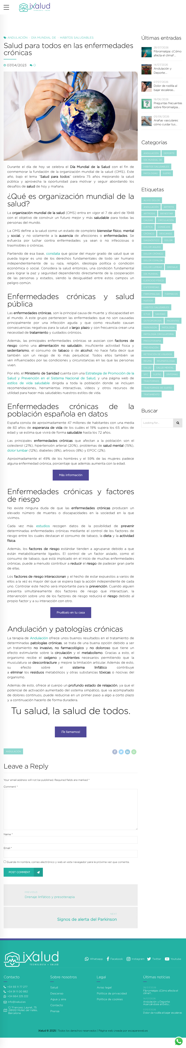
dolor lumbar (152, 267)
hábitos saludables (156, 307)
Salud (54, 987)
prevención (150, 347)
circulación (166, 220)
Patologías (150, 173)
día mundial (150, 274)
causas (148, 220)
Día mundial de (43, 37)
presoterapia (152, 341)
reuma (147, 361)
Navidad (160, 314)
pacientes (173, 321)
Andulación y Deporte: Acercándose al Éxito (168, 71)
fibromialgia (151, 294)
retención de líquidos (157, 354)
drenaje (172, 267)
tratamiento (151, 394)
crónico (148, 233)
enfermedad (151, 287)
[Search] (177, 422)
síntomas (172, 374)
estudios (43, 526)
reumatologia (166, 361)
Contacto (56, 1005)
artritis (169, 207)
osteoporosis (152, 321)
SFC (145, 374)
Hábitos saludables (77, 37)
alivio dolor (151, 200)
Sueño (167, 173)
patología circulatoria (158, 334)
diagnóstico (151, 240)
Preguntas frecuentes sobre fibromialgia (168, 105)
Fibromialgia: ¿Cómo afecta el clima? (167, 53)
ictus (146, 314)
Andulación (17, 37)
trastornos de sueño (157, 388)
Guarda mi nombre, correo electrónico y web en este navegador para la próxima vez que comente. (68, 862)
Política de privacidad (112, 993)
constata (53, 253)
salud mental (165, 367)
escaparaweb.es (138, 1030)
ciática (148, 227)
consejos (164, 227)
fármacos (171, 294)
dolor (168, 240)
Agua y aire (58, 999)
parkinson (150, 327)
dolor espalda (153, 260)
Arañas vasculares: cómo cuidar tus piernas (166, 123)
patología (168, 327)
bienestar (166, 213)
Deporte (169, 153)
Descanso (56, 993)
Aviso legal (104, 987)
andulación (13, 751)
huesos (148, 300)
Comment (11, 786)
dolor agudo (152, 247)
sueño (157, 374)
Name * (8, 834)
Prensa (54, 1011)
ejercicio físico (153, 280)
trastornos (151, 381)
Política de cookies (110, 999)
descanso (165, 233)
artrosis (149, 213)
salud (147, 367)
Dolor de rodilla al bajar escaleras (165, 87)
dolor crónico (153, 253)
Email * (8, 848)
